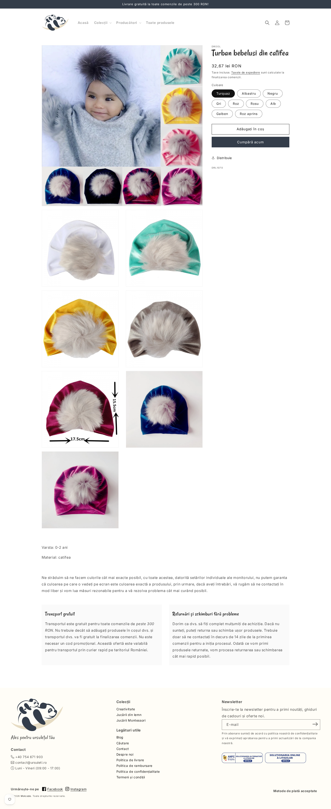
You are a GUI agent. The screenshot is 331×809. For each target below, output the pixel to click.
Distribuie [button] (224, 158)
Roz (236, 103)
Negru (273, 93)
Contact (122, 749)
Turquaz (223, 93)
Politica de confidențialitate (138, 771)
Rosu (255, 103)
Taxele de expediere (245, 72)
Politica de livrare (130, 760)
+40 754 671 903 (29, 757)
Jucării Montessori (131, 720)
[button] (102, 23)
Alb (273, 103)
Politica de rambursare (134, 766)
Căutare (122, 743)
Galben (222, 113)
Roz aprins (249, 113)
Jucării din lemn (129, 715)
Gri (218, 103)
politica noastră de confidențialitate (292, 733)
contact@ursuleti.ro (31, 762)
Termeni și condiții (130, 777)
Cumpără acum (250, 142)
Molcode (26, 796)
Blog (119, 737)
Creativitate (125, 709)
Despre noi (125, 754)
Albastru (249, 93)
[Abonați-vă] (315, 724)
